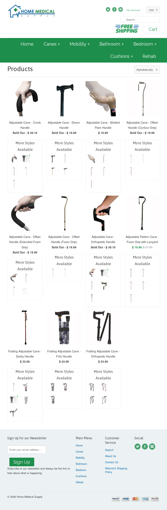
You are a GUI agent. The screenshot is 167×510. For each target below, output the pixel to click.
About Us (110, 456)
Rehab (149, 56)
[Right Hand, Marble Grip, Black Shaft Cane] (104, 160)
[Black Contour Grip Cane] (131, 172)
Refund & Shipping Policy (116, 470)
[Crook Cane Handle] (14, 160)
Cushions (121, 56)
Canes (52, 44)
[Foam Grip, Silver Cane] (65, 274)
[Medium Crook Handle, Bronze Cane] (14, 185)
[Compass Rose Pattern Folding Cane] (65, 388)
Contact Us (111, 462)
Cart (153, 29)
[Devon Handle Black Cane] (53, 160)
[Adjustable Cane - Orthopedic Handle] (92, 274)
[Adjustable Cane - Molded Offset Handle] (143, 160)
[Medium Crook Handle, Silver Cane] (26, 172)
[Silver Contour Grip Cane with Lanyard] (131, 160)
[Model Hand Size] (26, 292)
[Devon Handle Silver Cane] (65, 172)
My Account (133, 10)
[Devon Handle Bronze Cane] (53, 172)
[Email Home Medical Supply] (152, 447)
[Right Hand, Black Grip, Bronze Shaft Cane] (104, 172)
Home (27, 44)
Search (109, 450)
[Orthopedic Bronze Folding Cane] (104, 388)
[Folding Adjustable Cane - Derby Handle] (14, 388)
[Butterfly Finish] (131, 286)
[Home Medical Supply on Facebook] (145, 447)
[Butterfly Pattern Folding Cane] (53, 401)
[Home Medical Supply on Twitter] (138, 447)
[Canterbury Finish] (143, 286)
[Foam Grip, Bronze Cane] (53, 274)
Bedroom (144, 44)
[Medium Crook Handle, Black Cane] (14, 172)
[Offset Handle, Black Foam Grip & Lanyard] (143, 274)
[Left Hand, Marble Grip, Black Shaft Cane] (92, 185)
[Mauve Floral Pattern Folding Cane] (53, 388)
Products (20, 69)
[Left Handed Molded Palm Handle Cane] (92, 160)
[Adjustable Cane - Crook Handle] (26, 160)
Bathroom (111, 44)
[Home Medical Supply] (31, 12)
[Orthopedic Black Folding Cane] (92, 388)
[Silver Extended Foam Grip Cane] (14, 292)
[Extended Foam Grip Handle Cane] (14, 279)
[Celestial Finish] (131, 299)
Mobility (80, 44)
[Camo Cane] (131, 274)
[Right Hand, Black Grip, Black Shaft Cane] (92, 172)
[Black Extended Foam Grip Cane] (26, 279)
